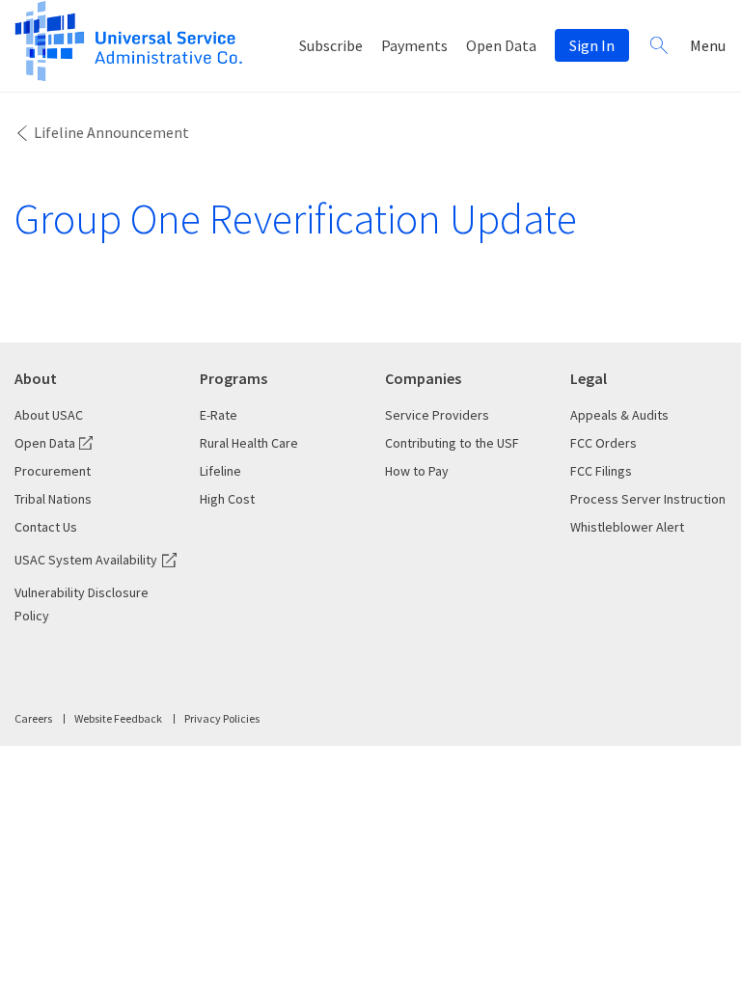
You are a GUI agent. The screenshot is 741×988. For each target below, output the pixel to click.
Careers (33, 718)
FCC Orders (603, 443)
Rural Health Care (249, 443)
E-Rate (218, 415)
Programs (233, 378)
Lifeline (220, 471)
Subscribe (331, 45)
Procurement (52, 471)
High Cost (227, 499)
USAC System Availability (85, 559)
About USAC (48, 415)
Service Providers (437, 415)
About (35, 378)
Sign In (592, 45)
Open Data (501, 45)
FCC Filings (601, 471)
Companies (423, 378)
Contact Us (45, 526)
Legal (588, 378)
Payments (414, 45)
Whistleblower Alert (627, 526)
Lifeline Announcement (111, 132)
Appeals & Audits (619, 415)
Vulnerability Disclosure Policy (81, 604)
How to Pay (417, 471)
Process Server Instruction (648, 499)
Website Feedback (118, 718)
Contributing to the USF (452, 443)
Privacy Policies (222, 718)
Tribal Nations (53, 499)
